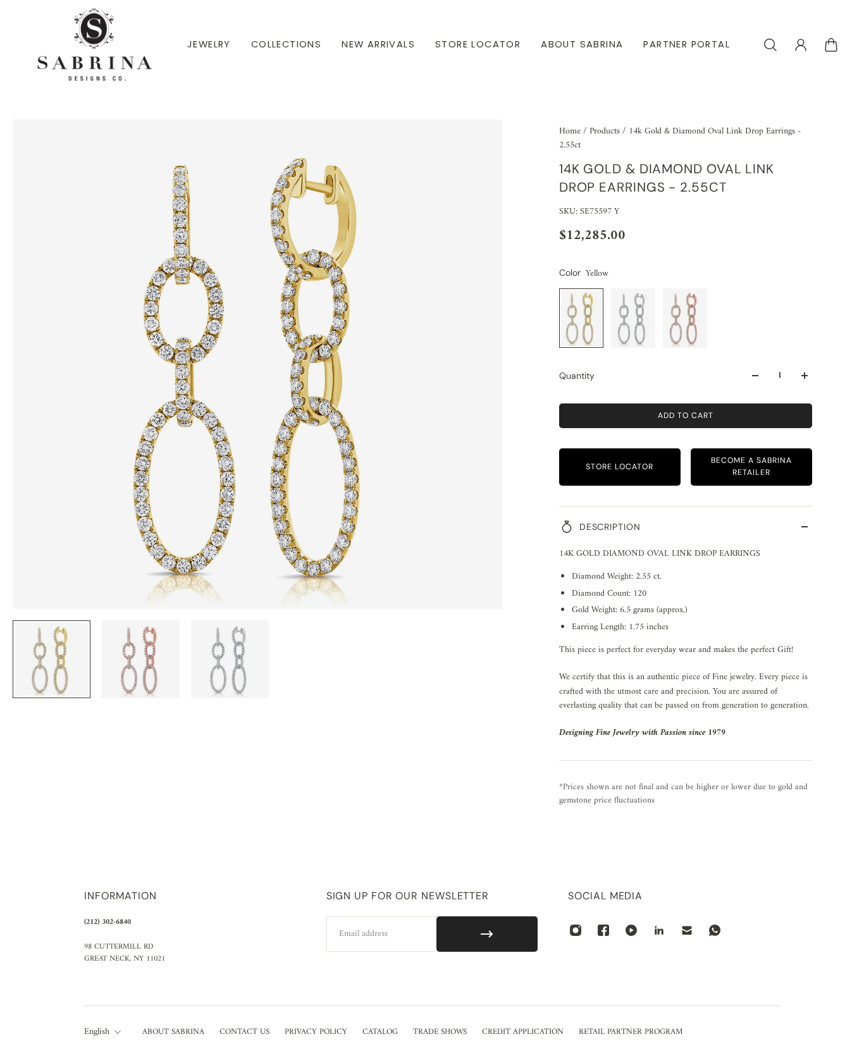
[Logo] (94, 45)
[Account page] (801, 45)
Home (571, 131)
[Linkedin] (659, 930)
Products (605, 131)
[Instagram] (575, 930)
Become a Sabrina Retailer (751, 466)
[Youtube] (631, 930)
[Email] (687, 930)
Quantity (577, 375)
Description (610, 526)
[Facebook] (603, 930)
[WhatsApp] (715, 930)
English (96, 1032)
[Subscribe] (487, 934)
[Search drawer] (770, 45)
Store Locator (619, 467)
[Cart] (831, 45)
